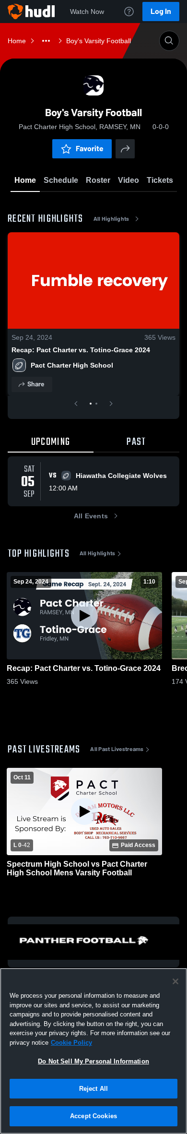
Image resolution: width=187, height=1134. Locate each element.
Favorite (90, 148)
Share (35, 384)
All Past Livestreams (116, 749)
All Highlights (111, 219)
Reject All (93, 1088)
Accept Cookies (93, 1116)
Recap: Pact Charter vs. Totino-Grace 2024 (81, 350)
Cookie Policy (71, 1042)
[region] (93, 1051)
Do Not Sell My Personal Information (93, 1061)
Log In (161, 11)
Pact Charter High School (72, 365)
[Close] (175, 981)
